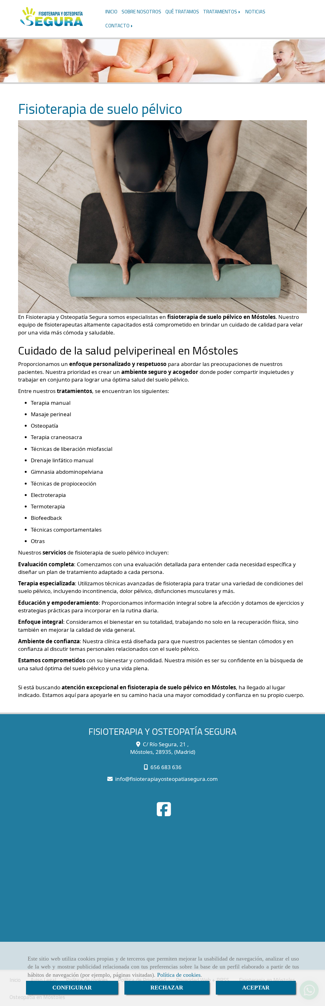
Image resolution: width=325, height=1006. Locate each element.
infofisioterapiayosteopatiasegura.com (166, 778)
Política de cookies (179, 975)
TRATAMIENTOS (220, 11)
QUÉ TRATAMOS (182, 11)
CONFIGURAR (72, 987)
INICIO (111, 11)
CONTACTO (117, 25)
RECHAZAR (166, 987)
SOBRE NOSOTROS (141, 11)
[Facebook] (164, 813)
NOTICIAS (255, 11)
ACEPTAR (255, 987)
